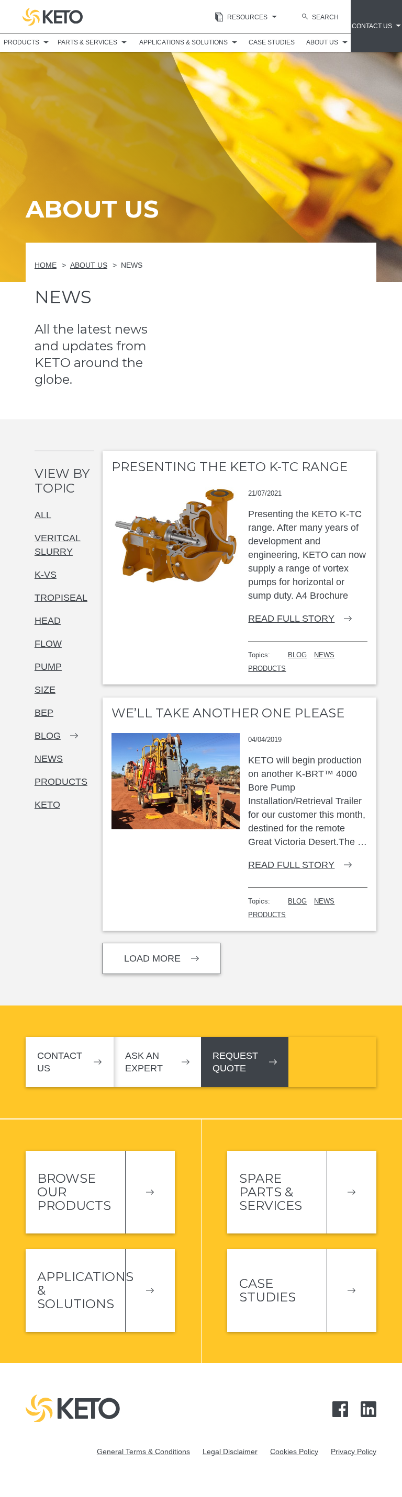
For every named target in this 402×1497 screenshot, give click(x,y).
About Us (322, 42)
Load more (152, 958)
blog (48, 735)
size (45, 689)
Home (46, 265)
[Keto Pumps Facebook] (340, 1408)
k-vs (46, 574)
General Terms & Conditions (143, 1451)
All (43, 515)
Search (325, 17)
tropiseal (61, 597)
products (61, 781)
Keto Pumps (53, 17)
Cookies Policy (294, 1451)
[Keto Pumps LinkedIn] (368, 1408)
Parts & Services (87, 42)
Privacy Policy (353, 1451)
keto (47, 804)
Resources (247, 17)
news (49, 758)
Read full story (291, 618)
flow (48, 643)
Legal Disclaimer (230, 1451)
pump (48, 666)
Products (21, 42)
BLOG (297, 655)
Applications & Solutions (183, 42)
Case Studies (272, 42)
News (131, 265)
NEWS (324, 655)
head (48, 620)
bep (44, 712)
